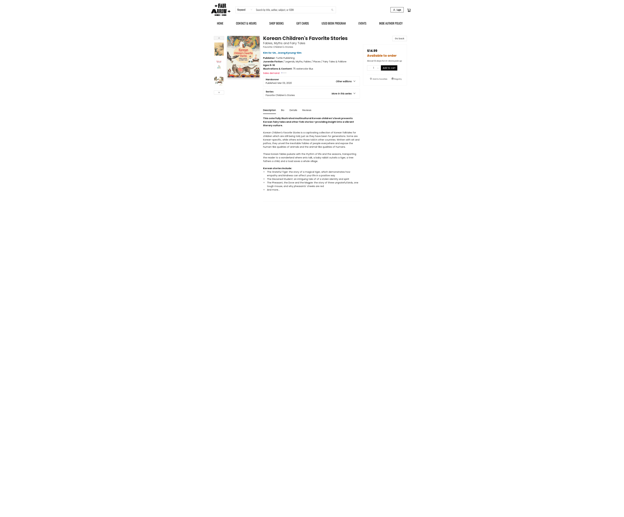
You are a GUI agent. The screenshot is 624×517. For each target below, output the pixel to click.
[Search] (332, 9)
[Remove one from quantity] (369, 68)
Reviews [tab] (306, 110)
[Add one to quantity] (378, 68)
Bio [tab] (282, 110)
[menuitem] (220, 23)
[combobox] (245, 9)
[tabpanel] (311, 158)
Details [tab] (293, 110)
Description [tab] (269, 110)
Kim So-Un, (270, 52)
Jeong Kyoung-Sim (289, 52)
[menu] (312, 23)
